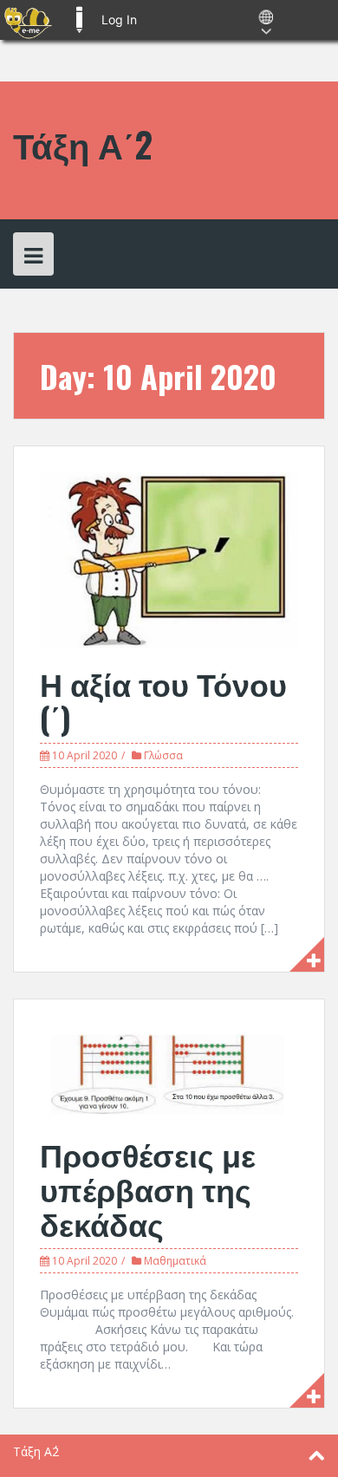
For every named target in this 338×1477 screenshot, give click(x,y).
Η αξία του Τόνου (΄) (163, 700)
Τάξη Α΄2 (83, 144)
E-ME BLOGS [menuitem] (78, 20)
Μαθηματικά (175, 1260)
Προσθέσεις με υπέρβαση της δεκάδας (148, 1187)
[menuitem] (28, 20)
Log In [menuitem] (119, 19)
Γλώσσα (163, 755)
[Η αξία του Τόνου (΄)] (169, 558)
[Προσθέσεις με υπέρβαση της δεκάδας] (169, 1071)
